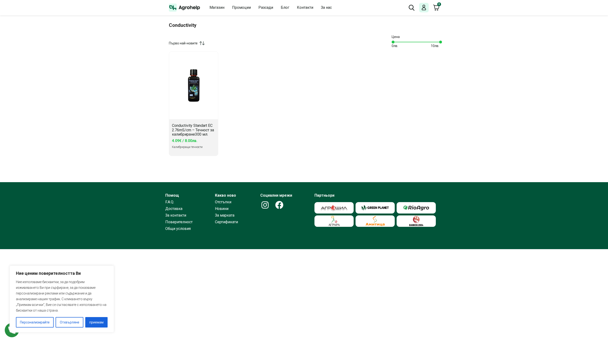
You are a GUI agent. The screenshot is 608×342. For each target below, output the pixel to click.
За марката (224, 215)
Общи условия (178, 229)
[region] (62, 299)
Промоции (241, 7)
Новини (221, 209)
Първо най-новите (183, 43)
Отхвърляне (69, 322)
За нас (326, 7)
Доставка (173, 209)
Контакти (305, 7)
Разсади (265, 7)
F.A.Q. (169, 202)
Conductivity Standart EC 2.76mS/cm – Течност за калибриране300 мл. (193, 130)
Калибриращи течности (187, 147)
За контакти (175, 215)
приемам (96, 322)
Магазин (216, 7)
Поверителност (179, 222)
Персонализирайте (35, 322)
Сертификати (226, 222)
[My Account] (424, 8)
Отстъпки (223, 202)
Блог (285, 7)
